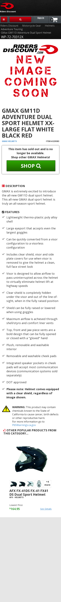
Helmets (50, 25)
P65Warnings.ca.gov (24, 425)
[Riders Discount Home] (7, 6)
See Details (46, 508)
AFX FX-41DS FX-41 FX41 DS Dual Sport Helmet (28, 492)
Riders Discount (9, 25)
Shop (28, 165)
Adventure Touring (12, 29)
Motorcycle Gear (31, 25)
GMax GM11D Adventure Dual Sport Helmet (26, 32)
